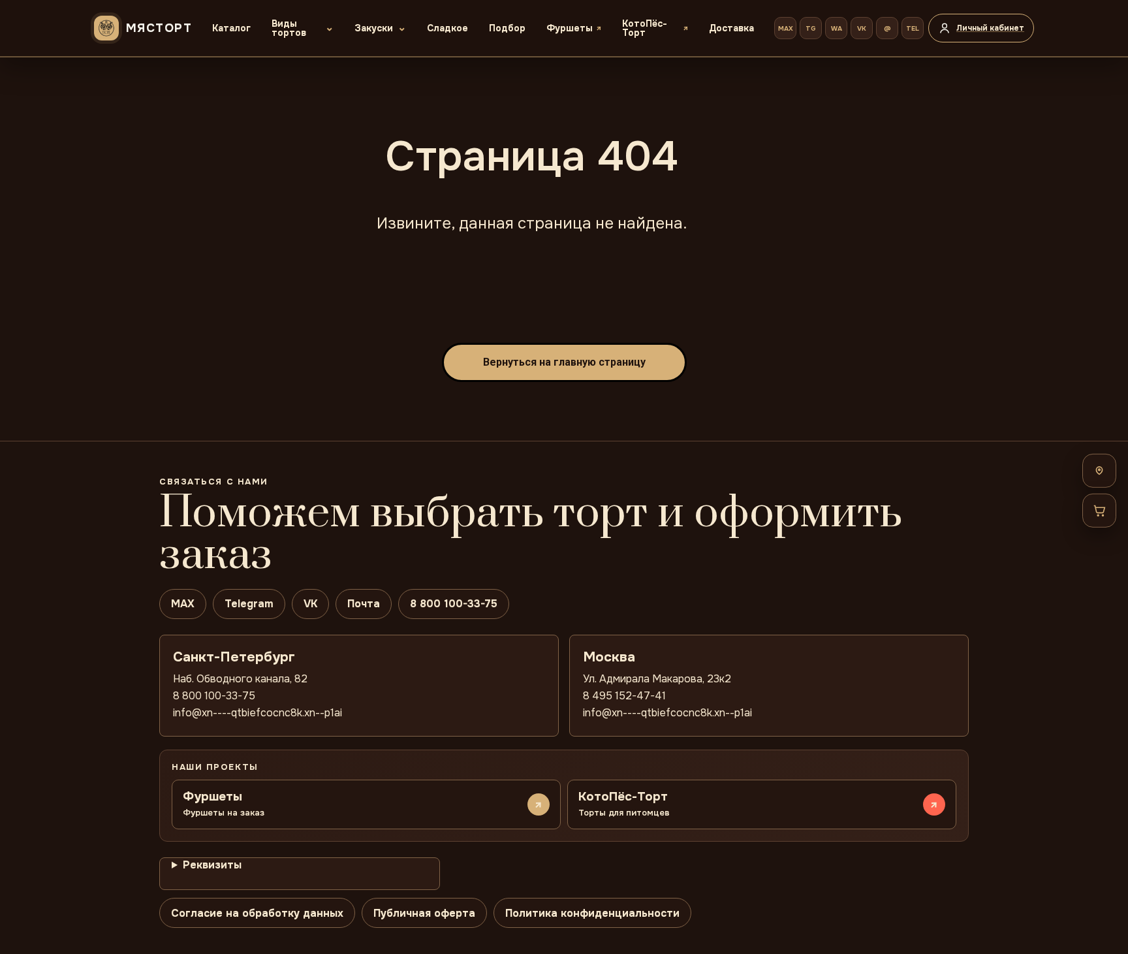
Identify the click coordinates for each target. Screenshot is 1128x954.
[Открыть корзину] (1099, 510)
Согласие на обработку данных (257, 913)
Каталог (231, 28)
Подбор (507, 28)
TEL (912, 28)
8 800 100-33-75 (453, 604)
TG (811, 28)
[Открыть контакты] (1099, 470)
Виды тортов (289, 28)
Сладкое (447, 28)
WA (836, 28)
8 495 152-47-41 (624, 696)
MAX (785, 28)
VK (861, 28)
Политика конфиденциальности (592, 913)
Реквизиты (212, 865)
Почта (363, 604)
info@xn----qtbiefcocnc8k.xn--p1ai (257, 713)
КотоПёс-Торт (644, 28)
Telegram (249, 604)
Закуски (373, 28)
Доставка (731, 28)
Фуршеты (569, 28)
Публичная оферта (424, 913)
